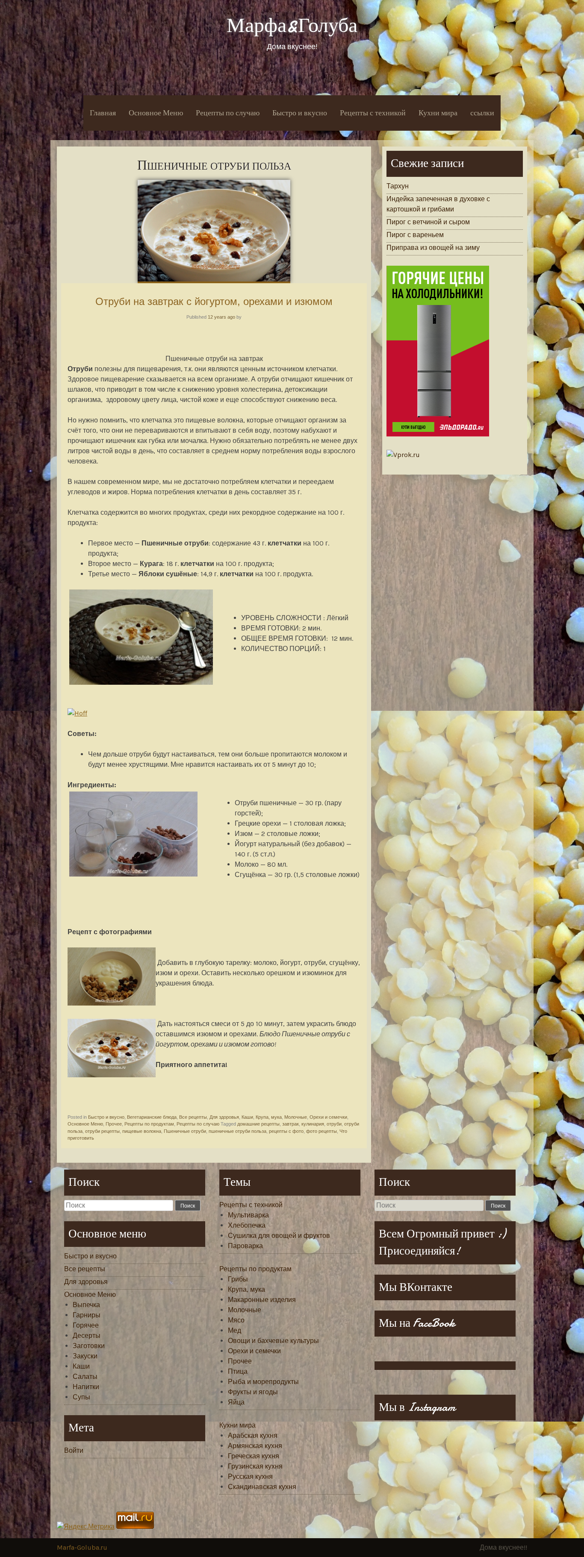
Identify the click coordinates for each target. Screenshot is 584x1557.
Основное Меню (156, 113)
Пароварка (245, 1246)
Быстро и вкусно (299, 113)
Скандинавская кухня (262, 1487)
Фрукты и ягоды (253, 1392)
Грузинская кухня (255, 1466)
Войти (73, 1450)
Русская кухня (250, 1476)
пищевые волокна (141, 1131)
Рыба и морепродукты (263, 1382)
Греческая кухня (253, 1456)
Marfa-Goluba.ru (82, 1547)
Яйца (236, 1402)
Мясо (236, 1320)
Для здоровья (224, 1117)
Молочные (295, 1117)
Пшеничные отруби (185, 1131)
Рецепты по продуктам (149, 1123)
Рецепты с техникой (373, 113)
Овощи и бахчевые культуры (273, 1341)
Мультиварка (248, 1215)
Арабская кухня (252, 1435)
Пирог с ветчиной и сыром (428, 222)
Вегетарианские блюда (152, 1117)
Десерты (86, 1335)
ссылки (482, 113)
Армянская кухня (255, 1446)
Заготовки (89, 1346)
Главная (103, 113)
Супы (81, 1397)
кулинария (312, 1123)
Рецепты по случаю (228, 113)
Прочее (114, 1123)
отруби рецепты (102, 1131)
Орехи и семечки (328, 1117)
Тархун (397, 186)
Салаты (85, 1376)
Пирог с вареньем (415, 235)
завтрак (290, 1123)
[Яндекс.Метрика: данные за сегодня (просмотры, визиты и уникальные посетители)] (86, 1527)
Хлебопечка (246, 1225)
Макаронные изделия (262, 1300)
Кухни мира (438, 113)
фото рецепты (321, 1131)
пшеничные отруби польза (237, 1131)
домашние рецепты (258, 1123)
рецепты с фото (286, 1131)
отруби (334, 1123)
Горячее (86, 1325)
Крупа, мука (269, 1117)
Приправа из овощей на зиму (433, 247)
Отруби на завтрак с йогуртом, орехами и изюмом (214, 301)
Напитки (86, 1387)
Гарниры (86, 1315)
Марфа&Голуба (292, 25)
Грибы (238, 1279)
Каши (247, 1117)
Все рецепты (193, 1117)
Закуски (85, 1356)
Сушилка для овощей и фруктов (279, 1236)
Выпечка (86, 1305)
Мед (234, 1330)
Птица (238, 1371)
